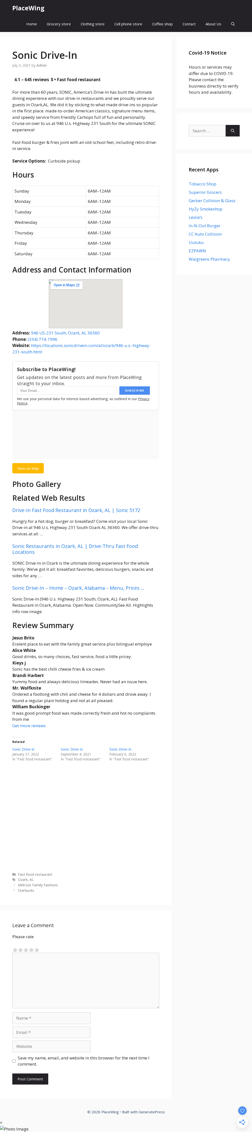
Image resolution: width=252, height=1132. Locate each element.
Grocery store (59, 23)
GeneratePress (152, 1111)
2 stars (20, 949)
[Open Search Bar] (233, 24)
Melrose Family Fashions (38, 885)
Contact (189, 23)
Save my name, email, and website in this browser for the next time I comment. (83, 1061)
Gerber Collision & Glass (212, 200)
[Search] (233, 131)
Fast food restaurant (35, 874)
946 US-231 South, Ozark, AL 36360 (65, 333)
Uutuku (196, 242)
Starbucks (26, 890)
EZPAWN (197, 251)
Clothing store (93, 23)
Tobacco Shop (202, 184)
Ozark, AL (26, 879)
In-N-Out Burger (204, 225)
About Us (213, 23)
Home (31, 23)
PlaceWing (28, 8)
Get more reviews (29, 725)
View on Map (28, 468)
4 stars (31, 949)
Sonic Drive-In (23, 749)
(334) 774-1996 (42, 339)
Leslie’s (196, 217)
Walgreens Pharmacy (209, 259)
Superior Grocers (205, 192)
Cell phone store (128, 23)
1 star (15, 949)
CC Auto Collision (205, 234)
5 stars (36, 949)
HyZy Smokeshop (205, 209)
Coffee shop (162, 23)
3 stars (26, 949)
